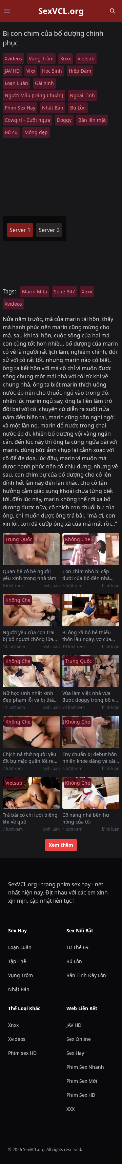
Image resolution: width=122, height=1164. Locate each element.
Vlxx (30, 71)
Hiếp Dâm (80, 71)
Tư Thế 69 (77, 947)
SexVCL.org (61, 10)
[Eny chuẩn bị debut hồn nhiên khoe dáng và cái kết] (90, 732)
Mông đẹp (36, 132)
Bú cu (11, 132)
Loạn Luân (16, 83)
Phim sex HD (22, 1053)
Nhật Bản (52, 107)
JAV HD (12, 71)
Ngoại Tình (82, 95)
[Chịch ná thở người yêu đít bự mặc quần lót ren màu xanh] (31, 732)
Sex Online (78, 1039)
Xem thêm (61, 845)
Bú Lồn (78, 107)
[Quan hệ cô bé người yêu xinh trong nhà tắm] (31, 549)
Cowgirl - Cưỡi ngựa (27, 120)
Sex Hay (75, 1053)
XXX (70, 1109)
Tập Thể (17, 961)
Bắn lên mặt (92, 120)
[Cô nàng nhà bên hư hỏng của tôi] (90, 793)
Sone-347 (64, 291)
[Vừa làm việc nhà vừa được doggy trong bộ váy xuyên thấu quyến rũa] (90, 671)
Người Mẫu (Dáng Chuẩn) (34, 95)
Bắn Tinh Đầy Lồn (86, 975)
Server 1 (19, 230)
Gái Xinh (44, 83)
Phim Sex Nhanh (85, 1067)
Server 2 (49, 230)
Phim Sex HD (80, 1095)
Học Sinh (52, 71)
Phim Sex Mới (81, 1081)
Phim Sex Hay (20, 107)
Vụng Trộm (41, 58)
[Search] (112, 11)
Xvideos (13, 58)
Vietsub (86, 58)
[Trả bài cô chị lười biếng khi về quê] (31, 793)
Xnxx (65, 58)
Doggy (64, 120)
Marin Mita (34, 291)
